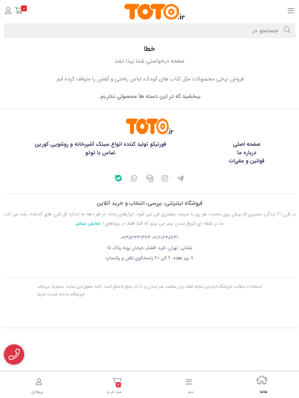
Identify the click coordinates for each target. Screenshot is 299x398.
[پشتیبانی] (149, 179)
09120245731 (165, 237)
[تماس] (14, 354)
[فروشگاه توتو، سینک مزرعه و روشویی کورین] (149, 126)
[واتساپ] (134, 179)
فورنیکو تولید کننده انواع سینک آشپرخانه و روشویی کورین (100, 144)
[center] (287, 30)
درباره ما (246, 152)
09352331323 (136, 237)
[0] (18, 11)
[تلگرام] (180, 179)
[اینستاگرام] (165, 179)
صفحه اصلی (246, 144)
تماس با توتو (100, 152)
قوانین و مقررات (246, 161)
